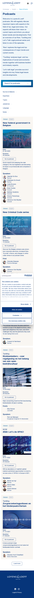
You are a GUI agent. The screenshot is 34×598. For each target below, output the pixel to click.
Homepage (6, 9)
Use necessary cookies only (17, 321)
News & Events (23, 9)
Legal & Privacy (17, 592)
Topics (5, 100)
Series (5, 112)
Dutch (11, 350)
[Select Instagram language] (19, 589)
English (11, 119)
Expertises (6, 96)
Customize (16, 315)
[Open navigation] (32, 3)
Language (6, 108)
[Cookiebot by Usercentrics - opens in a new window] (24, 275)
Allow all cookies (17, 309)
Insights (14, 9)
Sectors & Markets (9, 92)
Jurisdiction (6, 104)
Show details (25, 304)
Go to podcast (9, 159)
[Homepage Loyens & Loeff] (11, 3)
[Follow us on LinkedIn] (15, 589)
